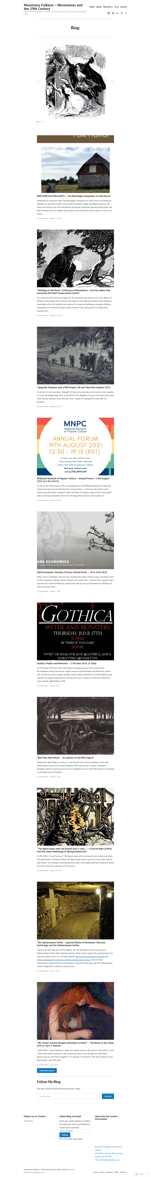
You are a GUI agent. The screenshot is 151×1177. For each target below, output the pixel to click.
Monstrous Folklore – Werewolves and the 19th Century (53, 7)
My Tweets (28, 1121)
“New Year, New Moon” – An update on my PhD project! (65, 757)
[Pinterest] (122, 13)
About (99, 7)
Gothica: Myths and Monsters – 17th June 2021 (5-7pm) (66, 663)
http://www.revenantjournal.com (90, 956)
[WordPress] (125, 13)
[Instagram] (117, 13)
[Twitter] (113, 13)
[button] (112, 81)
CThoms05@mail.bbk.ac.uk (107, 1160)
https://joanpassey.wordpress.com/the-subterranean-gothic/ (64, 959)
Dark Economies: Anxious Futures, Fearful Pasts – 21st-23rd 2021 (72, 572)
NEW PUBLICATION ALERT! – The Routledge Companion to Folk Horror (73, 196)
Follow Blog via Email (70, 1116)
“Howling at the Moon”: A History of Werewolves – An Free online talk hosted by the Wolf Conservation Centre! (73, 292)
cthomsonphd (43, 218)
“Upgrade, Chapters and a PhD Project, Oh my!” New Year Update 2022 (73, 387)
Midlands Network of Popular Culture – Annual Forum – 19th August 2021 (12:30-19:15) (73, 480)
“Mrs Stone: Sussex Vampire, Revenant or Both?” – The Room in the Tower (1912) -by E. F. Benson (75, 1044)
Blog (117, 7)
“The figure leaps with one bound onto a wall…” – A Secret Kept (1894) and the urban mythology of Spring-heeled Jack (74, 850)
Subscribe (108, 1096)
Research (107, 7)
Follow (65, 1135)
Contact (123, 7)
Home (92, 7)
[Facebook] (109, 13)
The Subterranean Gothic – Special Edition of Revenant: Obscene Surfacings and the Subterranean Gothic (71, 944)
